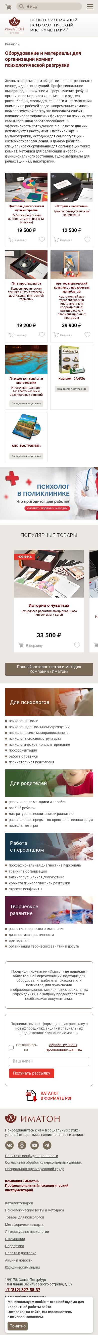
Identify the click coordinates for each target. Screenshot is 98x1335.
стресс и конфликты (25, 889)
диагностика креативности (31, 935)
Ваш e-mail (23, 1061)
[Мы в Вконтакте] (9, 1145)
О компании (15, 1239)
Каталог (11, 44)
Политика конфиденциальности (31, 1156)
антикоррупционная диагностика (36, 877)
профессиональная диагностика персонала (45, 865)
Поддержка (14, 1246)
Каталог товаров (19, 1203)
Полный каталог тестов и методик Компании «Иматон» (49, 669)
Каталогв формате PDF (57, 1096)
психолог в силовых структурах (35, 738)
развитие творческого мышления (36, 929)
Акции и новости (18, 1260)
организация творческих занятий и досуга (44, 946)
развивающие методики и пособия (37, 802)
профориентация (23, 750)
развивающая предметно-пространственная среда (51, 820)
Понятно (18, 1326)
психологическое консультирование (39, 744)
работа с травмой (23, 756)
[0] (8, 7)
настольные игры (23, 825)
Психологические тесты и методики (34, 1210)
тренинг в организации (28, 871)
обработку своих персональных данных (63, 1047)
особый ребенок (22, 808)
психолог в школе (23, 721)
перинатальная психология (31, 762)
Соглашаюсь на (49, 1047)
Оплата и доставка (20, 1253)
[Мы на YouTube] (34, 1145)
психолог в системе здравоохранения (40, 733)
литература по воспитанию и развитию (41, 814)
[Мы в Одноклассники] (22, 1145)
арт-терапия (19, 940)
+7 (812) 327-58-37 (22, 1290)
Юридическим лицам (22, 1267)
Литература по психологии (27, 1232)
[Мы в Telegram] (47, 1145)
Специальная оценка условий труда (34, 1169)
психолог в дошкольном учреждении (39, 727)
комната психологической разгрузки (39, 883)
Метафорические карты (24, 1225)
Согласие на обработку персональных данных (43, 1162)
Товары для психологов (24, 1217)
